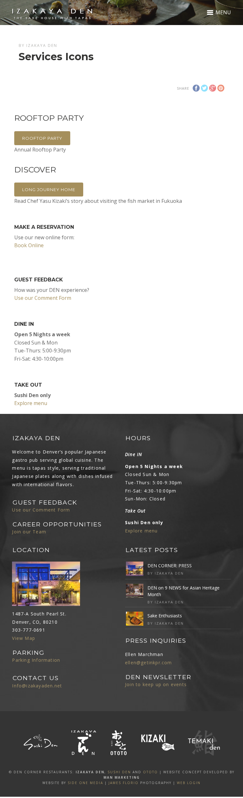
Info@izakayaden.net (37, 686)
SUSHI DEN (119, 772)
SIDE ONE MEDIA (85, 783)
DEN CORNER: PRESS (169, 566)
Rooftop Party (42, 138)
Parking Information (36, 660)
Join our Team (29, 532)
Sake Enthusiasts (164, 616)
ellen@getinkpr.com (148, 663)
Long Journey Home (48, 189)
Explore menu (30, 403)
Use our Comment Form (42, 297)
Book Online (29, 245)
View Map (23, 638)
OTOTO (150, 772)
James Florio (124, 783)
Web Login (189, 783)
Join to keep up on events (156, 684)
